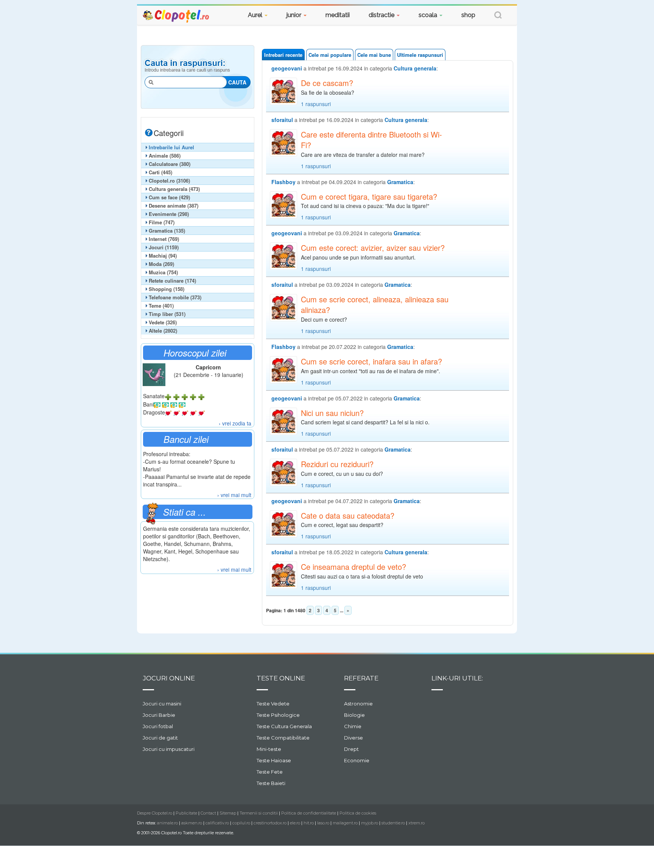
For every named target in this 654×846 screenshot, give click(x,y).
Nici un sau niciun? (332, 413)
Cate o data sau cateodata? (347, 515)
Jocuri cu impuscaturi (169, 749)
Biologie (354, 715)
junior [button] (295, 15)
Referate (361, 678)
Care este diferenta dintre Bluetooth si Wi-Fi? (371, 140)
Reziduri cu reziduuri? (337, 464)
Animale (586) (165, 155)
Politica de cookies (357, 813)
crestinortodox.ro (270, 823)
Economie (356, 760)
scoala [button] (429, 15)
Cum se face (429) (169, 197)
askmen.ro (191, 823)
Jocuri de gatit (160, 738)
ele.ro (295, 823)
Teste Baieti (271, 783)
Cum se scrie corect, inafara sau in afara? (371, 361)
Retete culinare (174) (172, 280)
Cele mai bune (374, 54)
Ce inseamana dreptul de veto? (353, 566)
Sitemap (228, 813)
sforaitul (282, 120)
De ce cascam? (327, 83)
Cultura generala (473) (174, 188)
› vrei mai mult (234, 495)
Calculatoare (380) (169, 163)
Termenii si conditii (259, 813)
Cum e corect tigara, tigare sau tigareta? (369, 196)
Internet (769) (164, 238)
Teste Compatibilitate (283, 738)
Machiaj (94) (163, 255)
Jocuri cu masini (162, 704)
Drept (351, 749)
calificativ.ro (217, 823)
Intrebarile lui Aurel (171, 147)
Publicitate (186, 813)
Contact (208, 813)
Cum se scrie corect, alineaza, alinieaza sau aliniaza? (374, 305)
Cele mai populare (329, 54)
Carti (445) (160, 172)
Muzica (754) (163, 272)
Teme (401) (161, 305)
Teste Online (281, 678)
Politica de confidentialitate (308, 813)
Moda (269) (161, 263)
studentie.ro (393, 823)
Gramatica (400, 182)
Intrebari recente (283, 54)
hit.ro (309, 823)
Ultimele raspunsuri (420, 54)
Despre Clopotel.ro (154, 813)
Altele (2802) (163, 330)
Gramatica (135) (167, 230)
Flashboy (283, 182)
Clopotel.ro (176, 16)
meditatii (337, 15)
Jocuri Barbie (159, 715)
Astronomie (358, 704)
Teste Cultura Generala (284, 726)
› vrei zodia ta (235, 423)
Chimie (352, 726)
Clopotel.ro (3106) (169, 180)
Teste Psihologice (278, 715)
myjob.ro (369, 823)
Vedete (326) (163, 322)
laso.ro (323, 823)
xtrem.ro (416, 823)
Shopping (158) (166, 288)
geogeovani (286, 68)
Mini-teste (269, 749)
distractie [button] (382, 15)
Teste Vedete (273, 704)
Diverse (353, 738)
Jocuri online (169, 678)
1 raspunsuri (316, 104)
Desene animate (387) (173, 205)
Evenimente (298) (169, 213)
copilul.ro (241, 823)
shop (468, 15)
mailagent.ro (345, 823)
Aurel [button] (256, 15)
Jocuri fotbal (158, 726)
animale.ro (167, 823)
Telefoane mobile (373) (175, 297)
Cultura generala (415, 68)
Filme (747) (161, 222)
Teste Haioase (274, 760)
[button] (498, 16)
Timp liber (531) (167, 313)
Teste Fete (270, 772)
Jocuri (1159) (164, 247)
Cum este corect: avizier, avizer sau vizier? (373, 247)
